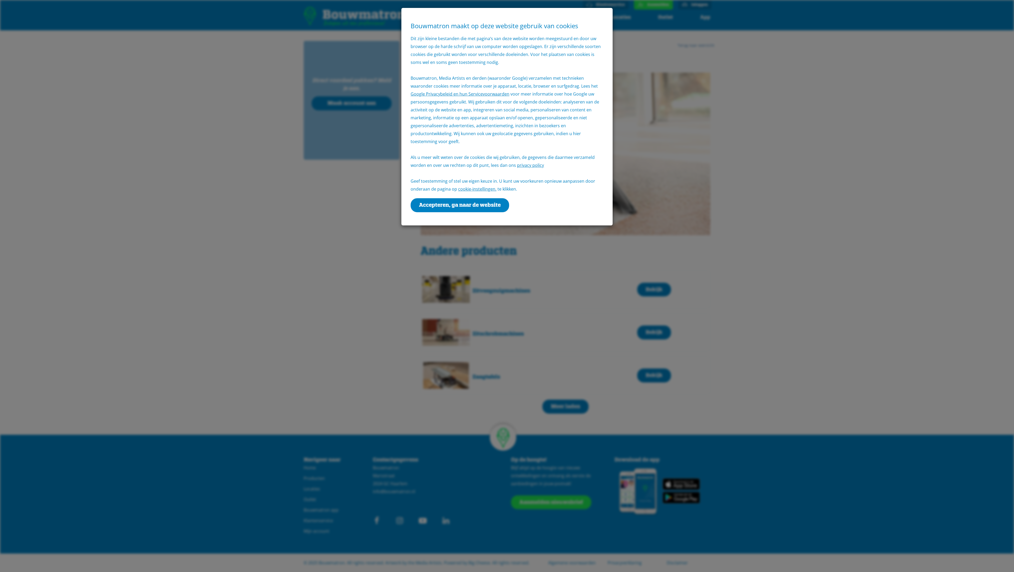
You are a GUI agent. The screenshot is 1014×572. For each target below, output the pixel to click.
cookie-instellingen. (477, 189)
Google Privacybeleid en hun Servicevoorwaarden (460, 94)
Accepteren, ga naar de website (460, 205)
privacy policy (530, 165)
